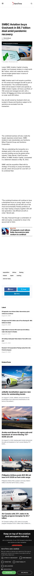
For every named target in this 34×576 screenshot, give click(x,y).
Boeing (11, 93)
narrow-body (7, 278)
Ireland (5, 275)
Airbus (14, 272)
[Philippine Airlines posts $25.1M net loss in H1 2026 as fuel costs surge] (17, 460)
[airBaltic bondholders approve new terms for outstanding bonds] (17, 377)
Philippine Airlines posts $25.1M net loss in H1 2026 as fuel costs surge (16, 476)
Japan (12, 275)
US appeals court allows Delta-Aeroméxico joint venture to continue (20, 232)
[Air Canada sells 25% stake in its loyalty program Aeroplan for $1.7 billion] (17, 499)
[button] (3, 3)
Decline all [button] (24, 572)
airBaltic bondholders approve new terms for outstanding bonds (16, 393)
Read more (11, 555)
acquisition (6, 272)
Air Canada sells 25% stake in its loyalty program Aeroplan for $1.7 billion (15, 516)
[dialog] (17, 561)
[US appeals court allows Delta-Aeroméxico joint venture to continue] (5, 231)
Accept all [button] (9, 572)
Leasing (19, 275)
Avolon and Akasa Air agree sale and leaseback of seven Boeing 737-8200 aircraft (17, 434)
